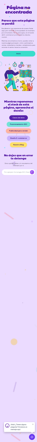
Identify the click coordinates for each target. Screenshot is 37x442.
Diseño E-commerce (18, 138)
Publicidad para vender (18, 131)
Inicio (18, 54)
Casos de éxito (19, 118)
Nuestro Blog (18, 145)
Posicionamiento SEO (18, 124)
